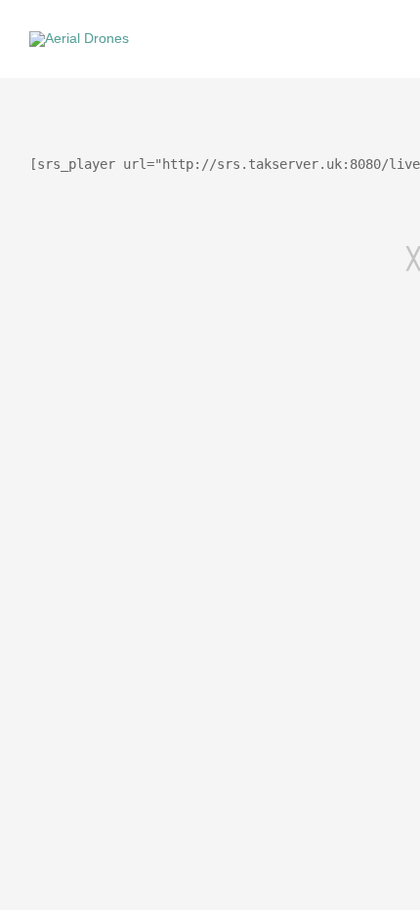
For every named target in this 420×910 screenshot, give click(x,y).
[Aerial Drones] (79, 38)
